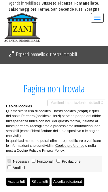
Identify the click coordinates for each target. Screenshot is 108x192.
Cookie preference (69, 146)
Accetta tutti (17, 182)
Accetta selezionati (68, 182)
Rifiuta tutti (39, 182)
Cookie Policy (27, 151)
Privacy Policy (53, 151)
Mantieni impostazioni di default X (76, 103)
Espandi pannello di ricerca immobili (46, 54)
